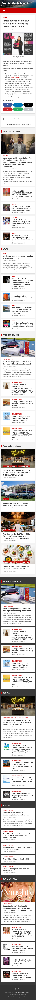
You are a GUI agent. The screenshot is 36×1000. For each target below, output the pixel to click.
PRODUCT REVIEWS (11, 335)
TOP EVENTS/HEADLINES (10, 466)
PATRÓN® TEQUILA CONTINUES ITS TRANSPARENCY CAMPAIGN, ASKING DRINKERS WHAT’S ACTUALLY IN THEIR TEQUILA (22, 388)
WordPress (24, 997)
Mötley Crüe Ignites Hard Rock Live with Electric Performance (17, 848)
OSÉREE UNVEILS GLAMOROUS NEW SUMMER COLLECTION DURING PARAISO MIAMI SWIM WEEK (22, 194)
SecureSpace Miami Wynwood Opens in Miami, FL (22, 297)
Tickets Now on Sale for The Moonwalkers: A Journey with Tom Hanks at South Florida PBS (22, 780)
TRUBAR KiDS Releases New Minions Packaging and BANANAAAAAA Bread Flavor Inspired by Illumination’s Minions (22, 434)
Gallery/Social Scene (11, 131)
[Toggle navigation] (3, 10)
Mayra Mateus (15, 78)
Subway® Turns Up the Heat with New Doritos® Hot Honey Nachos (22, 403)
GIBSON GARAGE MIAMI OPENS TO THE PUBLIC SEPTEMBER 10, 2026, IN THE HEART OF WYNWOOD (17, 473)
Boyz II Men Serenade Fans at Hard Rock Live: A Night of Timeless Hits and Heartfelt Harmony (17, 835)
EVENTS (6, 693)
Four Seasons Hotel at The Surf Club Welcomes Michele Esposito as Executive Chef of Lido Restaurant (17, 536)
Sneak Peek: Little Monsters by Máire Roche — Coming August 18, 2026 (22, 962)
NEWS (5, 249)
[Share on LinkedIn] (18, 105)
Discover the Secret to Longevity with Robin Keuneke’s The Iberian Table (22, 975)
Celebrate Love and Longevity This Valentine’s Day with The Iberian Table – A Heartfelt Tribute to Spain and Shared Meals (22, 933)
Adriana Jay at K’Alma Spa (12, 119)
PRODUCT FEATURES (12, 581)
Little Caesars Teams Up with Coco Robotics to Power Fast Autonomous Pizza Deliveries (22, 325)
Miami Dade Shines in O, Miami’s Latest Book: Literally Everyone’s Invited (22, 948)
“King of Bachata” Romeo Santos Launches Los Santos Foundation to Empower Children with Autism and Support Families (22, 282)
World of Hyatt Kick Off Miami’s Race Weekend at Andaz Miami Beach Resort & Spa (22, 238)
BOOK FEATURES (10, 879)
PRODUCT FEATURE (8, 359)
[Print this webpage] (28, 109)
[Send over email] (18, 109)
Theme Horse (20, 994)
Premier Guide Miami (14, 3)
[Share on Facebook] (8, 105)
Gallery (5, 155)
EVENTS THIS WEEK (17, 413)
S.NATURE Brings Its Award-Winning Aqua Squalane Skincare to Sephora (22, 418)
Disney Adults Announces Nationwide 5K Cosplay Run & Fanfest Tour (22, 795)
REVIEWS (6, 805)
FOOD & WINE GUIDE (8, 529)
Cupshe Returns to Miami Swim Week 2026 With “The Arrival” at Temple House (21, 208)
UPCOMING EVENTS (23, 466)
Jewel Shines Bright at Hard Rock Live (16, 859)
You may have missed (12, 446)
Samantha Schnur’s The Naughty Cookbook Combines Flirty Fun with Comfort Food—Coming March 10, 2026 (18, 908)
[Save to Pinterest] (8, 109)
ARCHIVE (5, 17)
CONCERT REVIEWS (8, 810)
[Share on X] (28, 105)
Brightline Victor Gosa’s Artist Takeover (19, 124)
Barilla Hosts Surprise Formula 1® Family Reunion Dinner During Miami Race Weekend (22, 222)
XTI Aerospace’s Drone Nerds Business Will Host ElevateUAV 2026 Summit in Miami (22, 765)
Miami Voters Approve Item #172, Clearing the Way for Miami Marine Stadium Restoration (22, 310)
